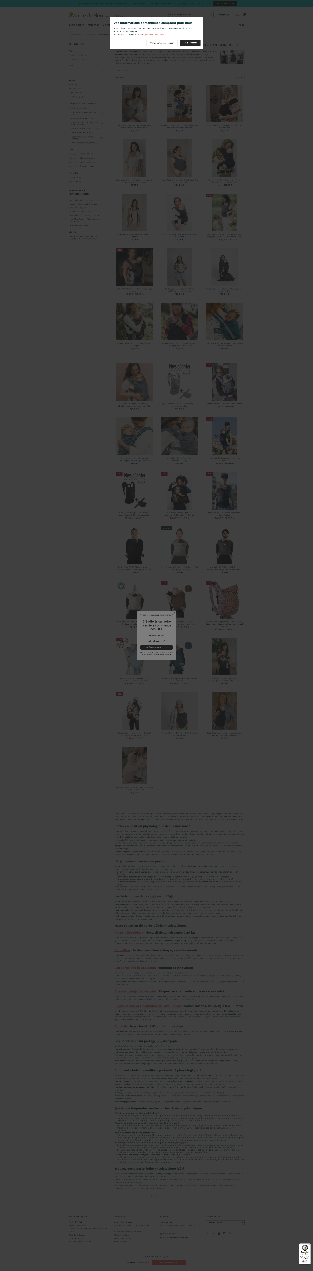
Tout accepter (190, 43)
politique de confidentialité (152, 34)
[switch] (304, 1261)
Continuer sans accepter (162, 43)
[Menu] (309, 1244)
